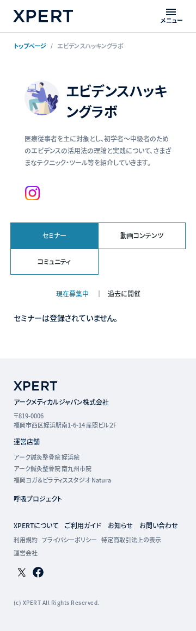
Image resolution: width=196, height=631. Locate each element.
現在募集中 (73, 293)
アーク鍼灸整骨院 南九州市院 (52, 468)
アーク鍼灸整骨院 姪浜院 (46, 457)
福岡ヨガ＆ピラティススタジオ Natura (62, 479)
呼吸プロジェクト (38, 498)
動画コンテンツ (141, 235)
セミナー (54, 235)
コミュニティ (54, 261)
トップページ (30, 45)
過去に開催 (124, 293)
